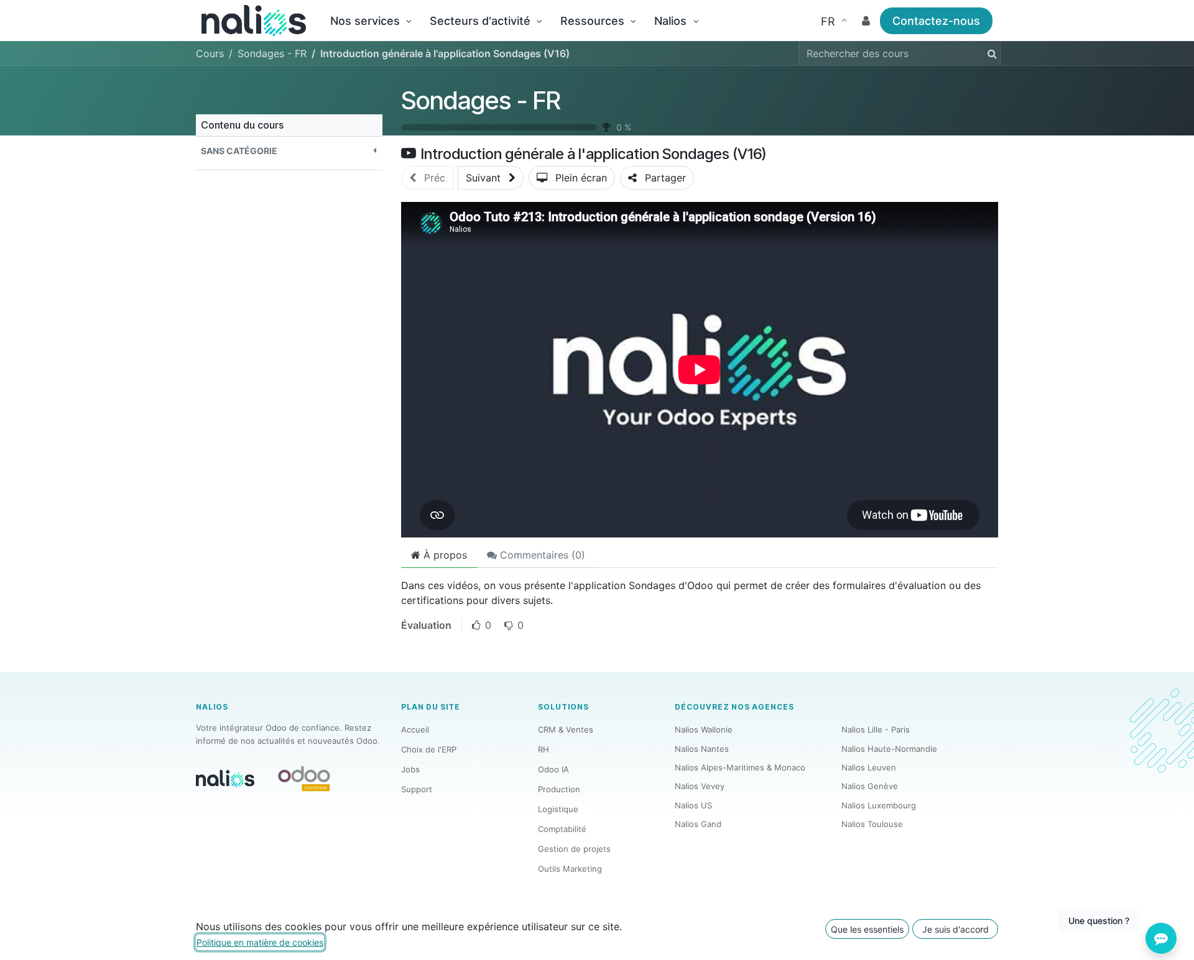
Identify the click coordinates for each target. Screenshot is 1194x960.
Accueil (415, 729)
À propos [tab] (443, 555)
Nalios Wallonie (704, 729)
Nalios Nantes (702, 749)
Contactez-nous (936, 20)
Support (416, 789)
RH (543, 749)
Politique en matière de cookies (260, 942)
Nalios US (693, 805)
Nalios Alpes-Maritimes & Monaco (740, 767)
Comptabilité (562, 829)
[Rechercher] (989, 53)
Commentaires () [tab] (541, 555)
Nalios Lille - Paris (875, 729)
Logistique (558, 809)
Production (559, 789)
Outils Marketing (570, 869)
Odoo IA (553, 769)
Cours (210, 53)
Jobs (410, 769)
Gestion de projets (574, 849)
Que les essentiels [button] (867, 929)
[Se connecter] (866, 20)
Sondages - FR (481, 100)
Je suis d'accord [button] (955, 929)
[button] (289, 151)
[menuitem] (370, 20)
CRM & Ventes (565, 729)
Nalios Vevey (699, 786)
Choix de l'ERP (428, 749)
